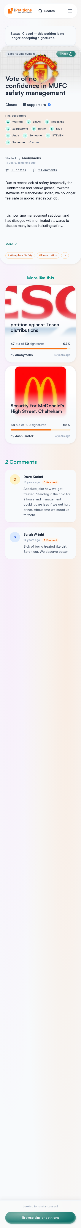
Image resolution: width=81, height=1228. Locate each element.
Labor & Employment (21, 53)
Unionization (48, 255)
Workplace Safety (20, 255)
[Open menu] (70, 11)
